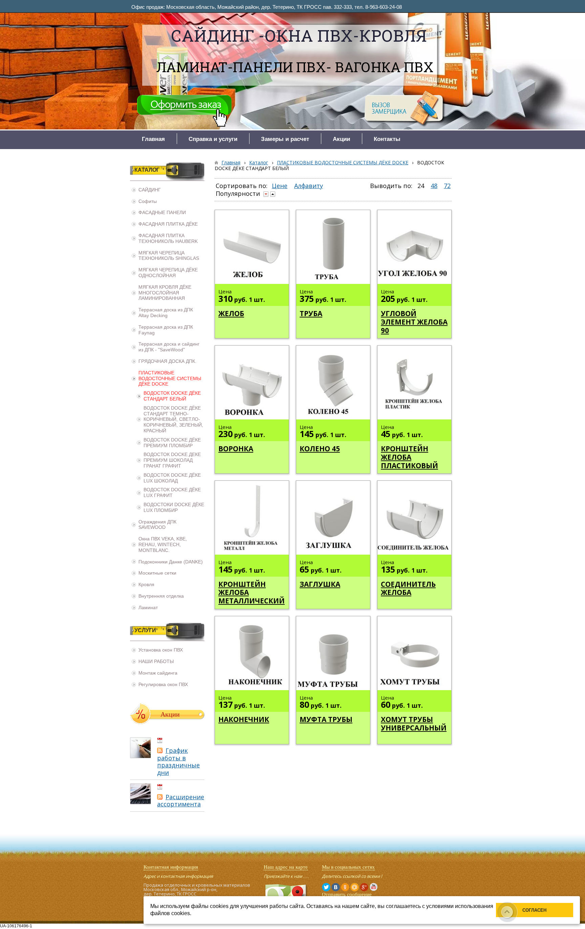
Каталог (258, 162)
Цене (279, 186)
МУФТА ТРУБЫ (326, 719)
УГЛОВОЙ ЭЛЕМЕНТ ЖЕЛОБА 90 (414, 322)
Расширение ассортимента (180, 800)
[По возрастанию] (272, 194)
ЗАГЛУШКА (320, 584)
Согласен (534, 910)
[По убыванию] (265, 194)
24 (420, 186)
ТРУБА (311, 313)
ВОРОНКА (235, 448)
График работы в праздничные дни (178, 761)
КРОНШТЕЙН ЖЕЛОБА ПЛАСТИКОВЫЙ (409, 457)
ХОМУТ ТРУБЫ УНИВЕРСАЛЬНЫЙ (414, 723)
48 (434, 186)
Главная (230, 162)
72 (447, 186)
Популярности (238, 193)
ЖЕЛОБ (231, 313)
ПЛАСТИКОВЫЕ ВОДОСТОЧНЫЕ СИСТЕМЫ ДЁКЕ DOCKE (342, 162)
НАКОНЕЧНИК (243, 719)
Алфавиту (308, 186)
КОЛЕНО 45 (320, 448)
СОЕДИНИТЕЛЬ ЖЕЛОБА (408, 588)
